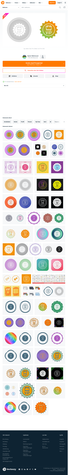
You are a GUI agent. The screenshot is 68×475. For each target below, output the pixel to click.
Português (61, 443)
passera (57, 121)
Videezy (5, 443)
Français (60, 448)
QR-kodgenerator (7, 460)
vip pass (37, 121)
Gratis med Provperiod (34, 63)
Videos (24, 2)
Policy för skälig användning (56, 470)
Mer (40, 2)
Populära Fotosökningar (27, 450)
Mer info (6, 85)
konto (15, 121)
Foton (16, 2)
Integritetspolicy (60, 469)
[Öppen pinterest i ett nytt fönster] (27, 468)
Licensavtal (26, 438)
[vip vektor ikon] (14, 134)
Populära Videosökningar (27, 454)
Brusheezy (5, 438)
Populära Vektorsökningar (27, 446)
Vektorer (8, 2)
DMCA (24, 441)
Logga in (59, 2)
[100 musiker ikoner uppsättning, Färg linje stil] (48, 278)
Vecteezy (5, 441)
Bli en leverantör (44, 446)
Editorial (32, 2)
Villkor (53, 469)
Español (60, 441)
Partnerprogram (27, 443)
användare (7, 121)
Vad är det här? (18, 81)
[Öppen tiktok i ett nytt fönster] (30, 468)
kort (45, 121)
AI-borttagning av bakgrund (8, 457)
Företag (5, 446)
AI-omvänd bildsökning (6, 453)
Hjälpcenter (45, 438)
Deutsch (60, 446)
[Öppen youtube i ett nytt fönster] (35, 468)
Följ (43, 57)
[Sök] (60, 7)
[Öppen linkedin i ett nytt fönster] (24, 468)
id (50, 121)
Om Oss (44, 443)
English (60, 438)
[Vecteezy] (2, 2)
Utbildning (6, 448)
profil (22, 121)
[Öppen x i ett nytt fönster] (32, 468)
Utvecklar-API (6, 450)
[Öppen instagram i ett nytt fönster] (22, 468)
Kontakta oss (45, 441)
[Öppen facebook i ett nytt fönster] (19, 468)
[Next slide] (61, 121)
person (30, 121)
